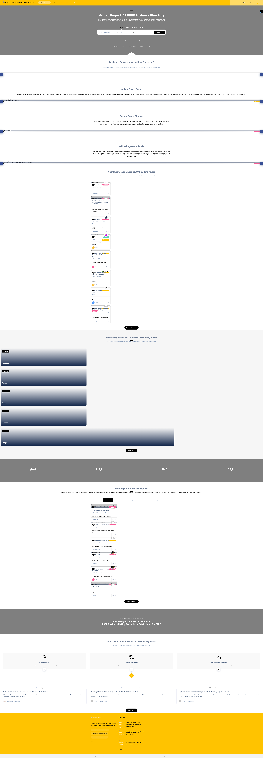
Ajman (4, 383)
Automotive (117, 500)
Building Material (133, 500)
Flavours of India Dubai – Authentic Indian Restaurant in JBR (100, 255)
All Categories (108, 500)
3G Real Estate (96, 219)
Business (142, 500)
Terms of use (158, 755)
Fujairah (5, 423)
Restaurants (134, 27)
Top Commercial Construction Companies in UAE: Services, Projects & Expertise (204, 692)
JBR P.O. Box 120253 (97, 276)
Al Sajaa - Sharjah (96, 542)
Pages (71, 2)
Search (158, 32)
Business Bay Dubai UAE (102, 733)
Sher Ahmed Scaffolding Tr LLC (100, 540)
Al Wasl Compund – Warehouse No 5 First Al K (102, 572)
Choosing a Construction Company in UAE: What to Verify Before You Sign (114, 692)
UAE (75, 2)
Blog (169, 755)
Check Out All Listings (130, 327)
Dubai (94, 239)
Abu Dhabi (5, 363)
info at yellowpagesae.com (102, 730)
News (67, 2)
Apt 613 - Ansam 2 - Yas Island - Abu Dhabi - (101, 589)
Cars (149, 500)
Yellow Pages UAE (95, 755)
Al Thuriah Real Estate (98, 185)
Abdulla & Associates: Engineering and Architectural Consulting (100, 202)
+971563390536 (100, 737)
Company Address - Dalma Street (99, 526)
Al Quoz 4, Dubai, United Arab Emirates (100, 557)
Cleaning (156, 500)
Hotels (141, 27)
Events (127, 27)
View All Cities (130, 450)
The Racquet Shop (97, 290)
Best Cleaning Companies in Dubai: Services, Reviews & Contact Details (26, 692)
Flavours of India (96, 258)
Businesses (61, 2)
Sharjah (5, 443)
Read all (120, 749)
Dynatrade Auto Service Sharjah (100, 510)
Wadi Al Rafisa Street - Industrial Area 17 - (101, 512)
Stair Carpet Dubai (97, 554)
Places (121, 27)
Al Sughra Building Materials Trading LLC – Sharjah (100, 309)
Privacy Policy (164, 755)
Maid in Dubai (96, 237)
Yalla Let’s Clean (96, 587)
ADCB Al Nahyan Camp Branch (100, 524)
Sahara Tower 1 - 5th (97, 187)
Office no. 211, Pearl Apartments (99, 205)
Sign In (253, 2)
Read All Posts (130, 710)
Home (55, 2)
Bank (125, 500)
